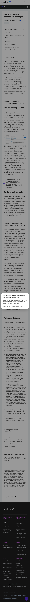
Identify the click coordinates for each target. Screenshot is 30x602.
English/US (5, 306)
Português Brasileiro (17, 306)
